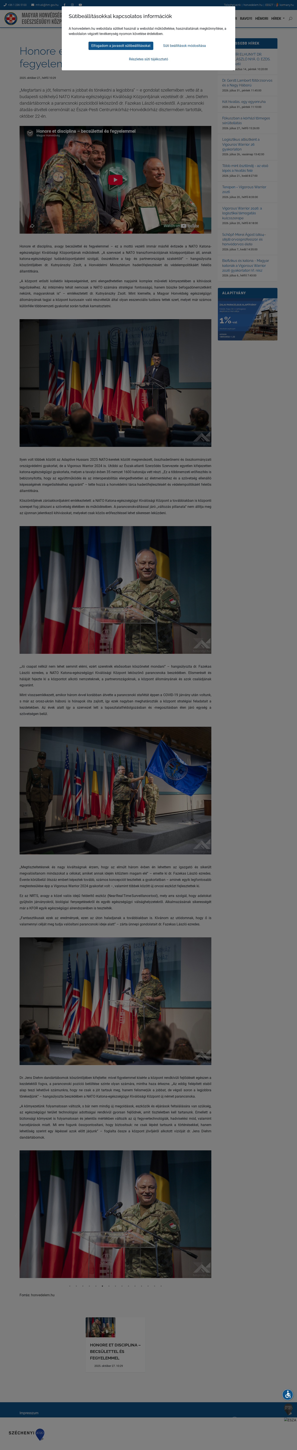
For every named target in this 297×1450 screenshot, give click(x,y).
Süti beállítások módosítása (184, 46)
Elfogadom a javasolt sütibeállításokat (120, 46)
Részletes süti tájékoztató (148, 59)
